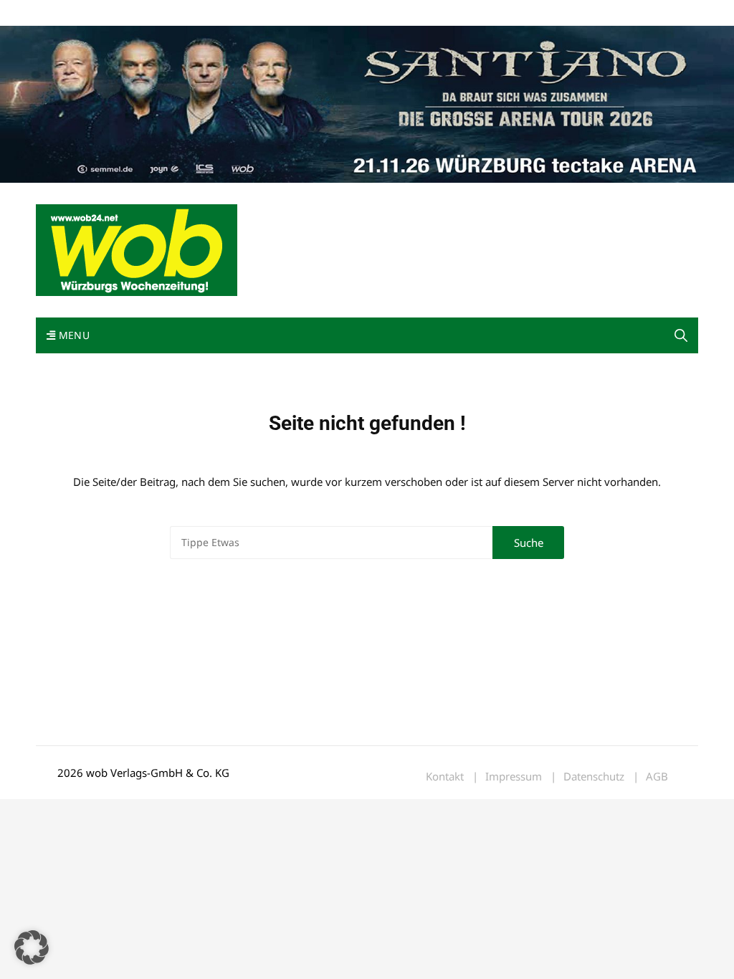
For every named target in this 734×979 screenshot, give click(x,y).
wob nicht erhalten (135, 13)
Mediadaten (61, 13)
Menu (72, 335)
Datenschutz (593, 776)
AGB (657, 776)
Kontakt (199, 13)
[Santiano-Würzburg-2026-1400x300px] (367, 103)
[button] (681, 335)
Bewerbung (304, 13)
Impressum (248, 13)
